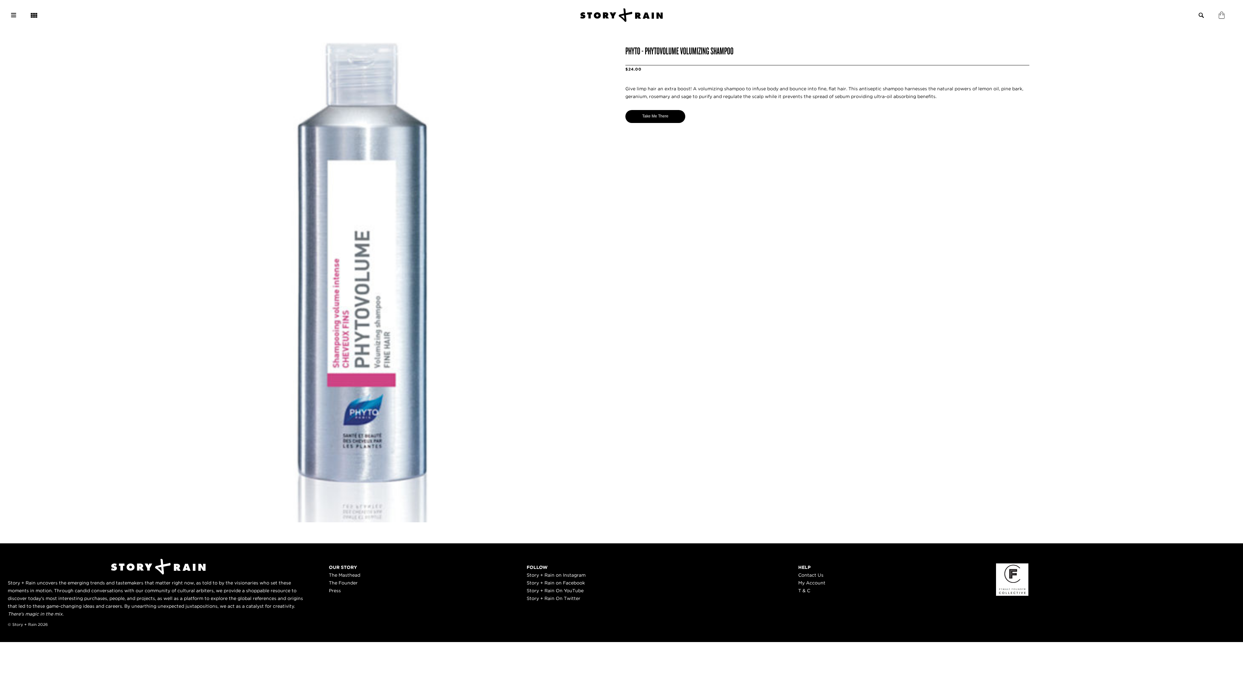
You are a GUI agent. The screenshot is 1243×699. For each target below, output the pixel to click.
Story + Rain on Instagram (556, 575)
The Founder (343, 582)
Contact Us (810, 575)
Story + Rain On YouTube (555, 590)
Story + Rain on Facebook (556, 582)
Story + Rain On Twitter (553, 598)
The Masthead (344, 575)
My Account (811, 582)
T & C (804, 590)
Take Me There (655, 116)
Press (335, 590)
